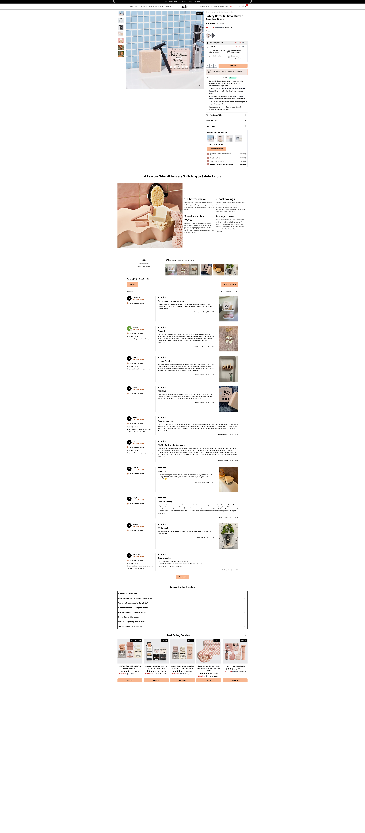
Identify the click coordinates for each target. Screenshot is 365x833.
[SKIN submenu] (153, 6)
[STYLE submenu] (146, 6)
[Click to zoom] (200, 85)
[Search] (236, 6)
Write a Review (232, 285)
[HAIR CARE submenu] (139, 6)
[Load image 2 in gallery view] (121, 20)
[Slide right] (251, 1)
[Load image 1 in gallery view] (121, 13)
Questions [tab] (144, 279)
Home (207, 12)
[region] (182, 2)
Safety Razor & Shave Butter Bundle (208, 36)
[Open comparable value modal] (231, 27)
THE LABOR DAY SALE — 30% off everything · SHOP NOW (182, 2)
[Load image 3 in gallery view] (121, 27)
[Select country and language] (243, 6)
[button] (215, 23)
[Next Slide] (236, 269)
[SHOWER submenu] (163, 6)
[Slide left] (113, 1)
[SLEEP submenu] (170, 6)
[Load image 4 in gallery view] (121, 33)
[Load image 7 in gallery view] (121, 54)
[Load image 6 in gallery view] (121, 47)
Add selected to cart (216, 148)
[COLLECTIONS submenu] (212, 6)
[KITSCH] (182, 6)
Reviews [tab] (132, 279)
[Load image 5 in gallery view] (121, 40)
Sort (220, 292)
